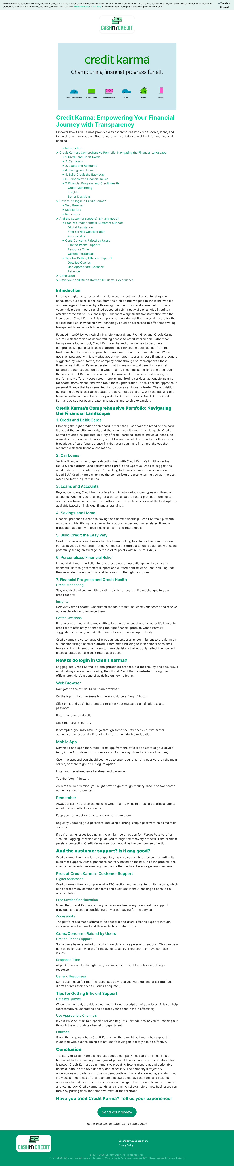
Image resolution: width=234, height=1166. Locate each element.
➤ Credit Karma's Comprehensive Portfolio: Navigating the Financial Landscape (111, 152)
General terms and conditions (133, 1140)
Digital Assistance (80, 227)
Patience (74, 271)
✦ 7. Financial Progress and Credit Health (90, 183)
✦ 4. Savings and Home (78, 170)
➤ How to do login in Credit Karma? (81, 201)
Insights (73, 192)
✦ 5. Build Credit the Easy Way (83, 174)
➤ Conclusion (65, 275)
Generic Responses (81, 253)
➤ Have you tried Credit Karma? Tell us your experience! (95, 280)
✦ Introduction (72, 148)
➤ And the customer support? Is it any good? (87, 218)
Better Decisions (79, 196)
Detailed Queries (79, 262)
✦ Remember (71, 214)
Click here (96, 6)
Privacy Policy (125, 1145)
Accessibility (76, 236)
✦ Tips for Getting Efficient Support (87, 258)
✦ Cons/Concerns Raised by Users (86, 240)
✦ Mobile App (71, 210)
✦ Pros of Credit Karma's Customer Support (92, 223)
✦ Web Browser (73, 205)
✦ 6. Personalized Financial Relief (85, 179)
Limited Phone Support (84, 245)
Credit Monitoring (80, 188)
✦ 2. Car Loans (72, 161)
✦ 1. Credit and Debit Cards (81, 157)
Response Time (78, 249)
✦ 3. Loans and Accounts (79, 166)
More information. (82, 6)
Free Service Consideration (86, 231)
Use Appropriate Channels (86, 267)
